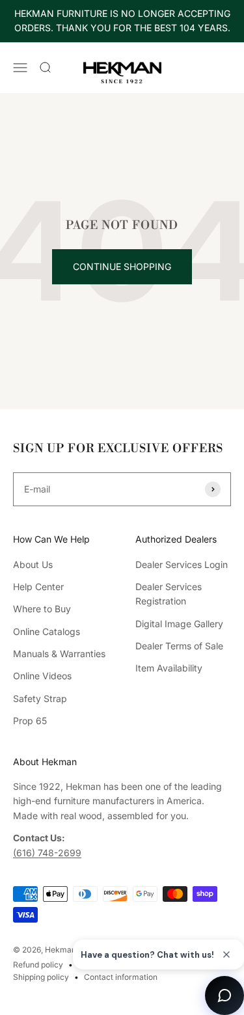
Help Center (38, 586)
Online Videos (42, 675)
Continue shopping (122, 266)
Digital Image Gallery (179, 623)
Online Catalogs (46, 631)
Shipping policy (41, 977)
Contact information (120, 977)
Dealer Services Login (181, 564)
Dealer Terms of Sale (179, 645)
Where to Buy (42, 608)
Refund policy (38, 964)
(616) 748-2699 (47, 852)
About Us (33, 564)
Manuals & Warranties (59, 653)
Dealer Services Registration (168, 593)
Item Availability (168, 667)
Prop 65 (30, 720)
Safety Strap (40, 698)
